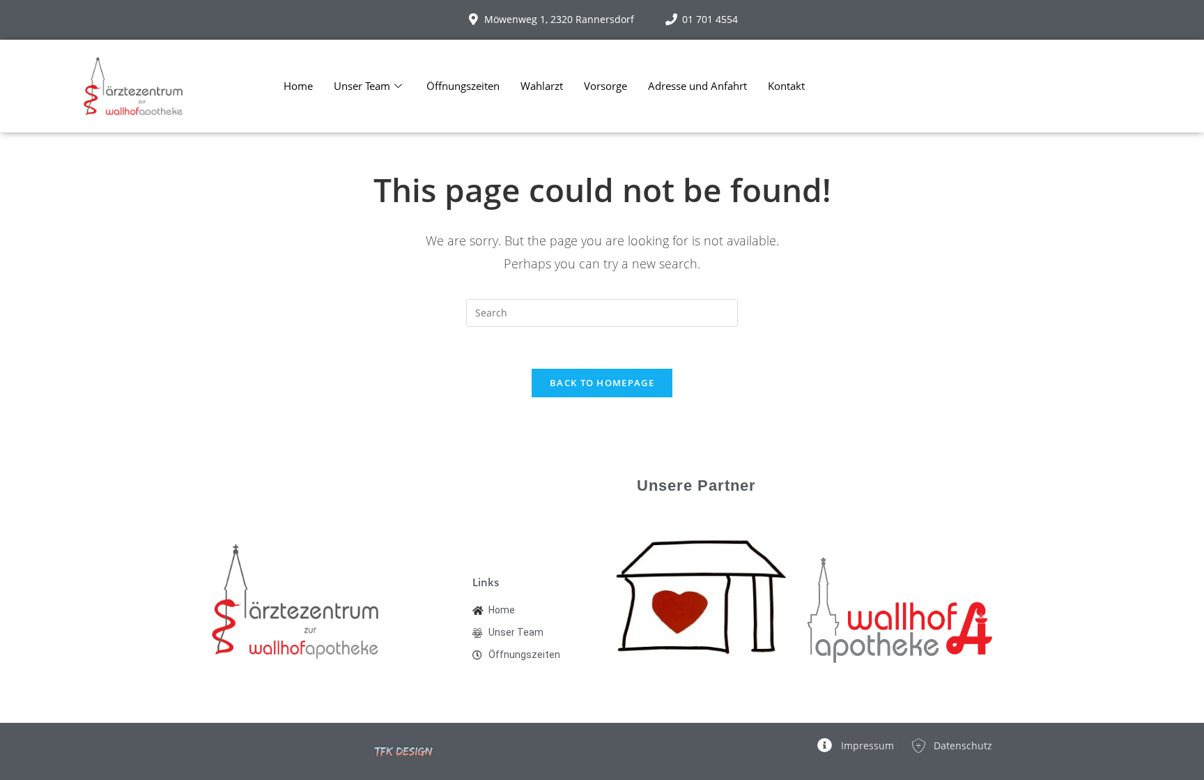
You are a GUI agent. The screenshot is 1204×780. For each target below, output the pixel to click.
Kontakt (786, 86)
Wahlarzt (541, 86)
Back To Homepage (602, 382)
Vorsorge (605, 86)
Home (298, 86)
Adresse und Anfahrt (697, 86)
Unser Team (362, 86)
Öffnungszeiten (463, 86)
